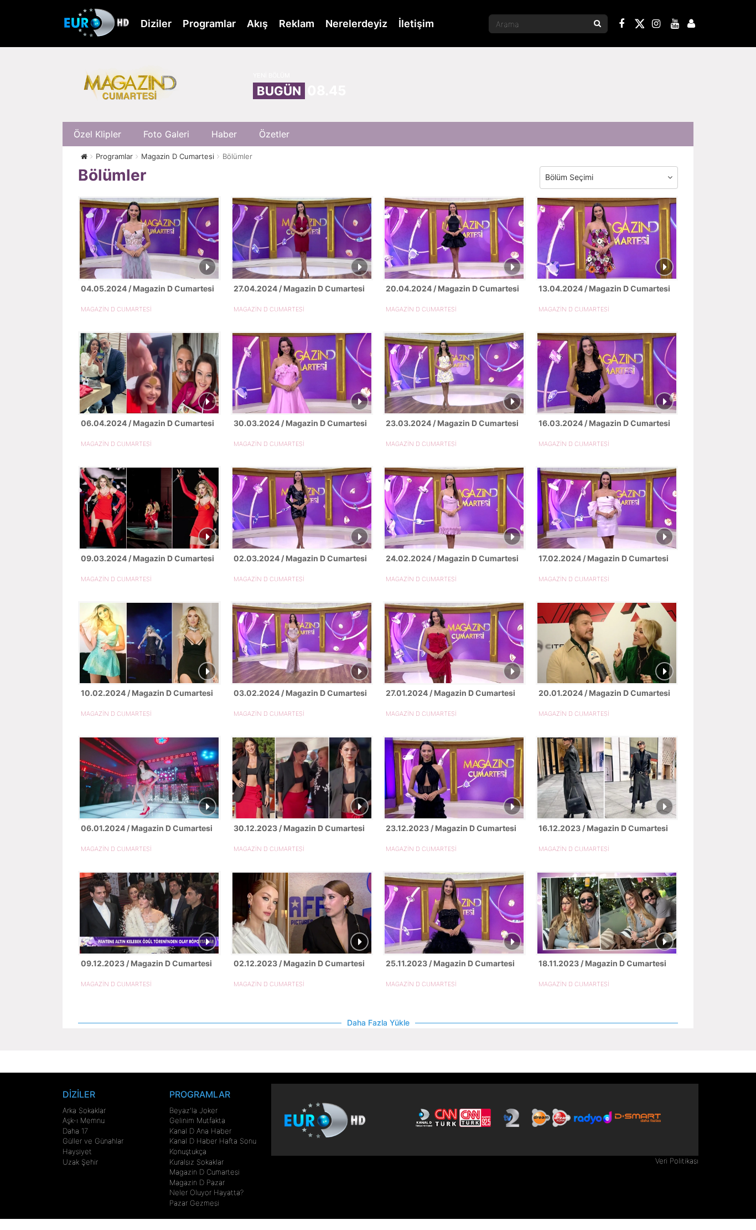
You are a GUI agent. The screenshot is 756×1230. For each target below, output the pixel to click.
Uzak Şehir (80, 1161)
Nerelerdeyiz (356, 23)
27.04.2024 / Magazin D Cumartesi (299, 288)
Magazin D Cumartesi (204, 1171)
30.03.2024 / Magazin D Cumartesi (300, 423)
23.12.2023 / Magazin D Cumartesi (451, 828)
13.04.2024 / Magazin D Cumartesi (604, 288)
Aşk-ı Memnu (84, 1120)
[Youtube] (675, 25)
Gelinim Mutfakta (197, 1120)
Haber (224, 134)
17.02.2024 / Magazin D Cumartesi (603, 558)
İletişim (416, 23)
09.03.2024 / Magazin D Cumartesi (147, 558)
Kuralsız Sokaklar (196, 1161)
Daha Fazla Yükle (378, 1022)
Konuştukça (187, 1151)
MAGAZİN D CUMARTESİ (116, 309)
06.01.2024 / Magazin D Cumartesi (147, 828)
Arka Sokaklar (84, 1110)
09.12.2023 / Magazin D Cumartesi (146, 963)
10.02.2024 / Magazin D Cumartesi (147, 693)
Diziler (156, 23)
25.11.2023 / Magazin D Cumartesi (450, 963)
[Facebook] (622, 25)
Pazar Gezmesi (194, 1202)
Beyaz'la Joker (193, 1110)
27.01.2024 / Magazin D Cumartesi (450, 693)
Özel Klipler (97, 134)
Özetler (274, 134)
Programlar (209, 23)
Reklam (296, 23)
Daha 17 (75, 1130)
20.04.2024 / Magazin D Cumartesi (452, 288)
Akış (257, 23)
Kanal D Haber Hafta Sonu (212, 1140)
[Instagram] (656, 25)
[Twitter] (639, 25)
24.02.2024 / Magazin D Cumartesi (452, 558)
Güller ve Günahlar (93, 1140)
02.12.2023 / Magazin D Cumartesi (299, 963)
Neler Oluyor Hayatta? (206, 1192)
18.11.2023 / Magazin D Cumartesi (602, 963)
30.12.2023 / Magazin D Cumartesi (299, 828)
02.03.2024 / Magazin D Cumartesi (300, 558)
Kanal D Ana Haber (200, 1130)
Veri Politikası (676, 1160)
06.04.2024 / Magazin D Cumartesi (147, 423)
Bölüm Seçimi (569, 177)
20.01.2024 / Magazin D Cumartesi (604, 693)
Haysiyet (77, 1151)
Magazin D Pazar (197, 1182)
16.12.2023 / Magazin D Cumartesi (603, 828)
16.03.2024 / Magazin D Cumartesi (604, 423)
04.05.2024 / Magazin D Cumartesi (147, 288)
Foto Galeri (166, 134)
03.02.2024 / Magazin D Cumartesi (300, 693)
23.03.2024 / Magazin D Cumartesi (452, 423)
